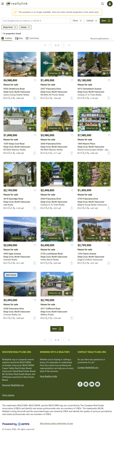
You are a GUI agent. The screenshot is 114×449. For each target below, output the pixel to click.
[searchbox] (34, 20)
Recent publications (100, 38)
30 (33, 128)
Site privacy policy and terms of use (56, 423)
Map (20, 38)
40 (33, 73)
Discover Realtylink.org (13, 385)
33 (33, 293)
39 (33, 238)
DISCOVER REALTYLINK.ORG (16, 352)
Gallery (8, 38)
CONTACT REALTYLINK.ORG (92, 352)
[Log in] (110, 4)
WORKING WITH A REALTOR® (55, 352)
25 (70, 128)
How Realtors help (48, 376)
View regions (8, 395)
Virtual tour (53, 73)
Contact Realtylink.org (88, 367)
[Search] (102, 3)
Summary (34, 38)
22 (70, 73)
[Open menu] (2, 4)
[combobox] (35, 21)
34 (70, 293)
